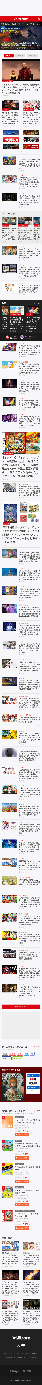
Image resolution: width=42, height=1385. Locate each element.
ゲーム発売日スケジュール (14, 1046)
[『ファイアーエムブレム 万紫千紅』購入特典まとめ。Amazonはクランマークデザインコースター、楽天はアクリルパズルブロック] (10, 1304)
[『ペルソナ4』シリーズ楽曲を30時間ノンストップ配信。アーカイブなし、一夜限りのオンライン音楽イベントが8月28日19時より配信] (9, 734)
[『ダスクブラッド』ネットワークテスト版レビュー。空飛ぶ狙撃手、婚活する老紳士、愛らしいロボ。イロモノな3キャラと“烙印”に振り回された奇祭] (10, 1275)
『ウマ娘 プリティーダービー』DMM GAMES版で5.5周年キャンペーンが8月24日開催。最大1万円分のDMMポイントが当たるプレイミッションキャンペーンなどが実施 (29, 182)
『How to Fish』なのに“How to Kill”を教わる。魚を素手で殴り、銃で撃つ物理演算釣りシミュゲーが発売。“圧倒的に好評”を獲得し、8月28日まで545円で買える (29, 557)
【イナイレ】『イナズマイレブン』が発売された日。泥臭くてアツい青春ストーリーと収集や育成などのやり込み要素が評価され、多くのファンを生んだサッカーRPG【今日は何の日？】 (20, 466)
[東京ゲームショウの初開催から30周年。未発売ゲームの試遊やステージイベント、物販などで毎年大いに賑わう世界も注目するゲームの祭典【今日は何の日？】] (9, 487)
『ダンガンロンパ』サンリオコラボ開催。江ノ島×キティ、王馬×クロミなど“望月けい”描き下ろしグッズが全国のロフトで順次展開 (29, 648)
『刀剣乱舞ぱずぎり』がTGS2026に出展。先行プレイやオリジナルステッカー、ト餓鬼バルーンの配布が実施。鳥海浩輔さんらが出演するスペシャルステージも (29, 774)
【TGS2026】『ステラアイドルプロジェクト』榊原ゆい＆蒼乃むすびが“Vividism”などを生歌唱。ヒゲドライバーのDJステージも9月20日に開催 (29, 421)
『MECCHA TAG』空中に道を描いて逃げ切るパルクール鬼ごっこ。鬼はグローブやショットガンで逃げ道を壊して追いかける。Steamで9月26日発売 (29, 810)
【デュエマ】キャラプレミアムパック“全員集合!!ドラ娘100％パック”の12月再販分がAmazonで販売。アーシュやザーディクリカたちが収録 (29, 920)
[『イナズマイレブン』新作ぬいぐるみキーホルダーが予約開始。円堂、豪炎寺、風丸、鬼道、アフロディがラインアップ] (9, 286)
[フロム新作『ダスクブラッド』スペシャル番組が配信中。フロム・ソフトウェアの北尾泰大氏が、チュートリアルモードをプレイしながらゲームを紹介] (10, 105)
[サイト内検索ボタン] (39, 19)
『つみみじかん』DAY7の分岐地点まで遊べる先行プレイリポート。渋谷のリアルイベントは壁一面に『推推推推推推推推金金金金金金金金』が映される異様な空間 (29, 611)
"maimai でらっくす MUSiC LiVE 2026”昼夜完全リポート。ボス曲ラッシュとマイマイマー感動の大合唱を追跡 (29, 956)
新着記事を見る (21, 1006)
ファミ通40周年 (26, 715)
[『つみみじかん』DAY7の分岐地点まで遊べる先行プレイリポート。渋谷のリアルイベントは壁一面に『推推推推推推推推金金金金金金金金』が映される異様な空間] (9, 608)
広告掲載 (33, 1357)
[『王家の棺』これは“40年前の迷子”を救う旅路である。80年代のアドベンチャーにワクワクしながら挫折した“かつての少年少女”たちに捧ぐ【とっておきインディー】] (9, 365)
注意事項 (9, 1357)
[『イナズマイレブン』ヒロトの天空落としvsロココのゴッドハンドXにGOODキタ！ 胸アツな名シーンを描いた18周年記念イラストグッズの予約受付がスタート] (9, 347)
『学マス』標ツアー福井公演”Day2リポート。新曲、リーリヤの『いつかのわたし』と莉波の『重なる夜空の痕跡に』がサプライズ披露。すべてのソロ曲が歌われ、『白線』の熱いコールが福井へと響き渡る (29, 630)
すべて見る (37, 303)
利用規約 (35, 1353)
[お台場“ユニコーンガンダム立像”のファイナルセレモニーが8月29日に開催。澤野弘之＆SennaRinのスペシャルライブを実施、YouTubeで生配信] (9, 969)
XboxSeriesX (17, 1058)
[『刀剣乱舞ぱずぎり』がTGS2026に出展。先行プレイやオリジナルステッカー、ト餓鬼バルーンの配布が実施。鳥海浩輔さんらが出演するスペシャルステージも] (9, 770)
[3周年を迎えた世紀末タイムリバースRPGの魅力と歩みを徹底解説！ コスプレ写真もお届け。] (9, 880)
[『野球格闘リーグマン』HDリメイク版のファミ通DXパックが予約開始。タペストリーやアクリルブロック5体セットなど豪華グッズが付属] (21, 513)
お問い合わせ (8, 1353)
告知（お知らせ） (24, 895)
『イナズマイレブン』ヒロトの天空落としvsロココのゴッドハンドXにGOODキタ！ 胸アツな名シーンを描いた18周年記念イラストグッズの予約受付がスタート (29, 350)
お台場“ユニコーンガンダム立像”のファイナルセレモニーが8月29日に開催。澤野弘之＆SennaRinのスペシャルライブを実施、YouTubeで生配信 (29, 973)
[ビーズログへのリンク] (28, 1371)
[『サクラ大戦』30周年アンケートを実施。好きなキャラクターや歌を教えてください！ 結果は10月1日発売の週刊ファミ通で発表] (9, 825)
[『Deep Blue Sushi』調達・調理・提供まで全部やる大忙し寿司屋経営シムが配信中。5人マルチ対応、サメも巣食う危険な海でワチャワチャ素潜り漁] (9, 572)
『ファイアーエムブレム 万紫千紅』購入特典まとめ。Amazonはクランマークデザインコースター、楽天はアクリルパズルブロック (10, 1316)
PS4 (32, 1054)
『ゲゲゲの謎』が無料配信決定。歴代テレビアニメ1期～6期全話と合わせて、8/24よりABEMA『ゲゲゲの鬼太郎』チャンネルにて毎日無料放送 (29, 756)
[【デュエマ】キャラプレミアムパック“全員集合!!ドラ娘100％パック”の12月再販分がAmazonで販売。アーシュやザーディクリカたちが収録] (9, 917)
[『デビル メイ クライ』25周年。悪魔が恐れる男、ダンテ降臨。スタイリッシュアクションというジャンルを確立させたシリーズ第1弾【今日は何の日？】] (21, 70)
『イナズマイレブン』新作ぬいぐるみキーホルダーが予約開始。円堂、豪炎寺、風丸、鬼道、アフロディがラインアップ (29, 289)
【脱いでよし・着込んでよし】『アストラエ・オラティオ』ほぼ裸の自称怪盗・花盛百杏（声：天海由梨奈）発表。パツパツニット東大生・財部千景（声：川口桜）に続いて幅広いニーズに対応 (29, 666)
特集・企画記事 (7, 81)
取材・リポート (28, 109)
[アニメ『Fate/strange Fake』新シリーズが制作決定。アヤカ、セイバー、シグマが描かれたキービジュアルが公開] (9, 401)
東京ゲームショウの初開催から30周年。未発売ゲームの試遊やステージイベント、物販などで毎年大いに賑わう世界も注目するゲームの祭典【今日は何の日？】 (29, 491)
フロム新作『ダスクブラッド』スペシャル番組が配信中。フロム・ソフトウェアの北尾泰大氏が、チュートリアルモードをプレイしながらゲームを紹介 (10, 118)
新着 (2, 24)
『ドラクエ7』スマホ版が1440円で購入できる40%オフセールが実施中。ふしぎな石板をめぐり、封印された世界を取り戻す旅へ (29, 163)
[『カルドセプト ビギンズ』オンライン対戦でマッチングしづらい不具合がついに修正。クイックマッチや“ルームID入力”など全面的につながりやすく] (9, 988)
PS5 (18, 24)
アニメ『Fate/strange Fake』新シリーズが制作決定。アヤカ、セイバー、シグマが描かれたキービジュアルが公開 (29, 404)
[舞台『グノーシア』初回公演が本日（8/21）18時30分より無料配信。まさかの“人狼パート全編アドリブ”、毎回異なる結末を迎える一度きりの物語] (9, 843)
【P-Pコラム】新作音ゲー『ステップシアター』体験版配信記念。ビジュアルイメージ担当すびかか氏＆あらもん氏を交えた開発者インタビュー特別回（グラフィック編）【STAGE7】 (29, 703)
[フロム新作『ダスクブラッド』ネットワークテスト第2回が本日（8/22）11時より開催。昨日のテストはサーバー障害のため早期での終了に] (9, 383)
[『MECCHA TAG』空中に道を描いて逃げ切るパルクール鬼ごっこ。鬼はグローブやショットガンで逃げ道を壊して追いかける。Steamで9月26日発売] (9, 807)
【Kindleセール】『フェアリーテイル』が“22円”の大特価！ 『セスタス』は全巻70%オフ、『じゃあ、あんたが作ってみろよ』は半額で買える (31, 1258)
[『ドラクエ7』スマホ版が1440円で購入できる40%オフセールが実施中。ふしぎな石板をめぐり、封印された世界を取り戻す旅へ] (9, 160)
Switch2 (7, 24)
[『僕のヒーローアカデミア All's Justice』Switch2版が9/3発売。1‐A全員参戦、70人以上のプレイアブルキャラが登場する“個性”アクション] (9, 789)
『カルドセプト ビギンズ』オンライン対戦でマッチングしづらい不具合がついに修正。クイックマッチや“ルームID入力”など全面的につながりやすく (29, 991)
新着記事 (20, 55)
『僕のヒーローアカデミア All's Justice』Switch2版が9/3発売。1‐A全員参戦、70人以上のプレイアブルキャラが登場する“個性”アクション (29, 792)
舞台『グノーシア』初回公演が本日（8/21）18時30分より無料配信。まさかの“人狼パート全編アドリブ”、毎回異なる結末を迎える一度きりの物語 (29, 847)
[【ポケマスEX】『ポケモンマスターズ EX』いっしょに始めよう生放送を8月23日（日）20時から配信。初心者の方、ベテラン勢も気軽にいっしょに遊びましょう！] (9, 899)
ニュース (6, 109)
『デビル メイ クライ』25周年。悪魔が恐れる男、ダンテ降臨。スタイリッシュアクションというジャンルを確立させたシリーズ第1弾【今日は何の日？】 (21, 88)
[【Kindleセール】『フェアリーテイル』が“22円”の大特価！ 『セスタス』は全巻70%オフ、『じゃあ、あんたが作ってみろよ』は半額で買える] (31, 1246)
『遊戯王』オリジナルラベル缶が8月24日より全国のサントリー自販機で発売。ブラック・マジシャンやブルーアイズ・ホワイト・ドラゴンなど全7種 (29, 271)
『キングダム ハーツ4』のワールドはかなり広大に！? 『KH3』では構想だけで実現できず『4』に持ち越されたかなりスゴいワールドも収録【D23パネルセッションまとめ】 (31, 1287)
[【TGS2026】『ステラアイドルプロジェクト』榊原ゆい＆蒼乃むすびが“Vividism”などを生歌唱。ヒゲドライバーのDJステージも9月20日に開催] (9, 418)
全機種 (5, 1054)
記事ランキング (33, 55)
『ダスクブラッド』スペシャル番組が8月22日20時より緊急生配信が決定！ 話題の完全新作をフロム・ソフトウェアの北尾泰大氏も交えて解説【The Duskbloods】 (29, 684)
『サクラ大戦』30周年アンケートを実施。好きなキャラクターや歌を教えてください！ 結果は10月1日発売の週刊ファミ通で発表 (29, 829)
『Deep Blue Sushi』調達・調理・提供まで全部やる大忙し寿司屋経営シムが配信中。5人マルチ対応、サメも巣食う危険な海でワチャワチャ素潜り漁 (29, 575)
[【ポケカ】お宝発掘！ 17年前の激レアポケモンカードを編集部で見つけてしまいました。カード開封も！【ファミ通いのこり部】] (9, 935)
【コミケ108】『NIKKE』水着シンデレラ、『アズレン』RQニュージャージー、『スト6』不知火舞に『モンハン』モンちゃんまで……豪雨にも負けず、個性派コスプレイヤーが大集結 (31, 118)
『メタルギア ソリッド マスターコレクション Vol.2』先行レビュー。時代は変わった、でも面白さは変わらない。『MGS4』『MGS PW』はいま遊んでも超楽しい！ (31, 1316)
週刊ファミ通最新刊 (11, 1070)
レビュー (6, 225)
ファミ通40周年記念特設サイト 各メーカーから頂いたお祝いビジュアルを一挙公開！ (29, 720)
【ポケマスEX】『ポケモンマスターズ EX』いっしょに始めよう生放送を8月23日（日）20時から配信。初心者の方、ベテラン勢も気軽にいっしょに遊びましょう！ (29, 902)
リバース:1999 (26, 877)
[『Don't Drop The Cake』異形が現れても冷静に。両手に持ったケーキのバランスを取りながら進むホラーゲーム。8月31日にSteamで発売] (9, 197)
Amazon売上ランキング (13, 1110)
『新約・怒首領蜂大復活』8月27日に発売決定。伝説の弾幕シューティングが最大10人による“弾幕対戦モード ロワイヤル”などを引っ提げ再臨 (29, 593)
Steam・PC (7, 1058)
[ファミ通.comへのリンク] (21, 19)
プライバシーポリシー (22, 1353)
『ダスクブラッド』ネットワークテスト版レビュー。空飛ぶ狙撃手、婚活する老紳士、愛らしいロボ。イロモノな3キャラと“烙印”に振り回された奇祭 (10, 1287)
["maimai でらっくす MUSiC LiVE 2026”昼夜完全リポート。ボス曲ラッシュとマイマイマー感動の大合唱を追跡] (9, 953)
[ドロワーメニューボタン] (2, 19)
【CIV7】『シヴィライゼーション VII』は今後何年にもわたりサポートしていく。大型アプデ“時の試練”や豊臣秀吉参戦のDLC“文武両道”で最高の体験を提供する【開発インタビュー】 (25, 233)
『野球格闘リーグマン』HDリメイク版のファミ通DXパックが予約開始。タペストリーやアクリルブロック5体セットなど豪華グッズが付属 (21, 534)
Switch (14, 24)
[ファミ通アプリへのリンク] (14, 1371)
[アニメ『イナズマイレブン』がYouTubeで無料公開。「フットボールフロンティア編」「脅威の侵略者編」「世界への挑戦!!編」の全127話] (9, 250)
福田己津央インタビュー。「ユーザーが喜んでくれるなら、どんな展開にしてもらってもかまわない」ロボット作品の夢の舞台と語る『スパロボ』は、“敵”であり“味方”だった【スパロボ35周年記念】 (20, 44)
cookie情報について (21, 1357)
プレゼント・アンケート (26, 822)
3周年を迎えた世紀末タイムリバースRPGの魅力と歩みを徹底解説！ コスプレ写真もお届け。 (29, 883)
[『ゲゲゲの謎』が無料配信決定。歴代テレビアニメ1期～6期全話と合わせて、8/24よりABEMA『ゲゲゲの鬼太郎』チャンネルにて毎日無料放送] (9, 752)
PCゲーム (25, 24)
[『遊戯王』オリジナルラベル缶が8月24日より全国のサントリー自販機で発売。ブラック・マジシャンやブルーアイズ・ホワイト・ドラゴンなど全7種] (9, 268)
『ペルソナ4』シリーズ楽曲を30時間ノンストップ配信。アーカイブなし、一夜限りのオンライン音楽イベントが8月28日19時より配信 (29, 737)
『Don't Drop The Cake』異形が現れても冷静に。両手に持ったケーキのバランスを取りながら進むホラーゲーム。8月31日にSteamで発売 (29, 200)
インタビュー (7, 40)
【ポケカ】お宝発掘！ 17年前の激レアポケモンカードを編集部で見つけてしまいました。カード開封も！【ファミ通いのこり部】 (29, 938)
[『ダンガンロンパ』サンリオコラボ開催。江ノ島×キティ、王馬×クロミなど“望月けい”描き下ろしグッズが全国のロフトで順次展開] (9, 645)
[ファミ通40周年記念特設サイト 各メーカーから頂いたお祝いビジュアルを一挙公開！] (9, 718)
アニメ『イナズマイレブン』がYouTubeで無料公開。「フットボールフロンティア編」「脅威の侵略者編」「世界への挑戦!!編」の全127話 (29, 253)
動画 (4, 303)
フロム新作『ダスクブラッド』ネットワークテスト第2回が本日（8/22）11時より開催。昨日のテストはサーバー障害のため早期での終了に (29, 386)
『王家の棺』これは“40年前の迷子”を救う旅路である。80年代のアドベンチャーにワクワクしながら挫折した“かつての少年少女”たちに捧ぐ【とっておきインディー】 (29, 368)
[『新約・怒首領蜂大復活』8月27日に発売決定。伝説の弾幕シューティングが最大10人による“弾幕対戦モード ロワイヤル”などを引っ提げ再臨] (9, 590)
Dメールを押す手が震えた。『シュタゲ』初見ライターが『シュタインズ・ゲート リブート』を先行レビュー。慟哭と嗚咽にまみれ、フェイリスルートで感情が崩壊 (9, 233)
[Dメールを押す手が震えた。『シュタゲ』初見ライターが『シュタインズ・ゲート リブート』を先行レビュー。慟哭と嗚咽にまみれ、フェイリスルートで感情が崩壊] (9, 221)
